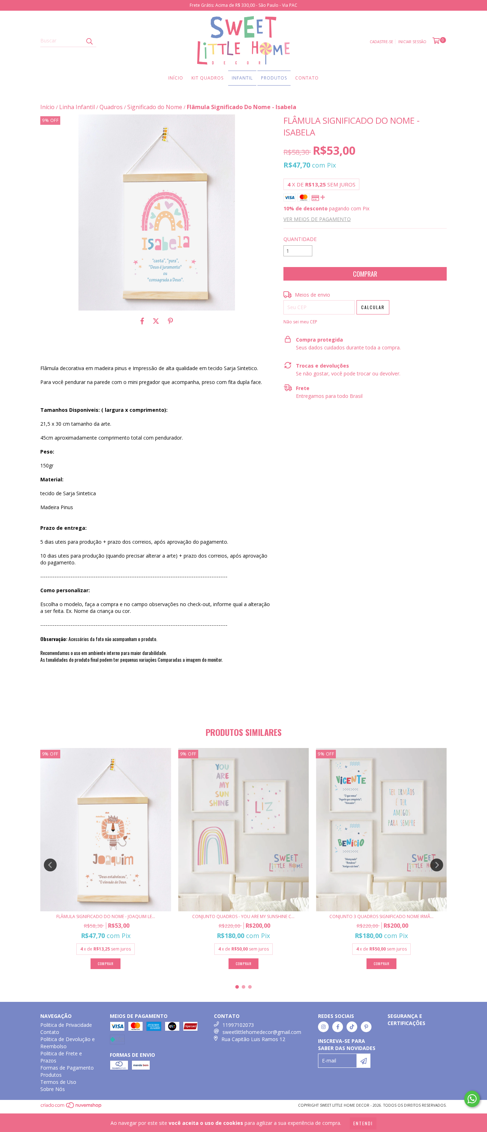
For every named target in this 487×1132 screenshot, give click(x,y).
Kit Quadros (207, 78)
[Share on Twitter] (156, 321)
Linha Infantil (77, 107)
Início (175, 78)
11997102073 (238, 1024)
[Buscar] (89, 40)
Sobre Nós (52, 1089)
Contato (307, 78)
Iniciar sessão (412, 41)
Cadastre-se (381, 41)
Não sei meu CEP (300, 322)
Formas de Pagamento (67, 1067)
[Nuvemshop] (71, 1107)
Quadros (111, 107)
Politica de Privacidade (66, 1024)
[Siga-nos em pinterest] (366, 1026)
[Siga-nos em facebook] (337, 1026)
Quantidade (300, 239)
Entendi (363, 1123)
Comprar (105, 963)
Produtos (274, 78)
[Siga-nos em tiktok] (352, 1026)
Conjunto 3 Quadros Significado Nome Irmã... (381, 916)
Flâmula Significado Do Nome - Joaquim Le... (105, 916)
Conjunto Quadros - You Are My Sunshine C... (243, 916)
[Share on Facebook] (142, 321)
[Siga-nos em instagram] (323, 1026)
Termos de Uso (58, 1082)
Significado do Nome (154, 107)
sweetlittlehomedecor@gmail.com (261, 1032)
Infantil (242, 78)
